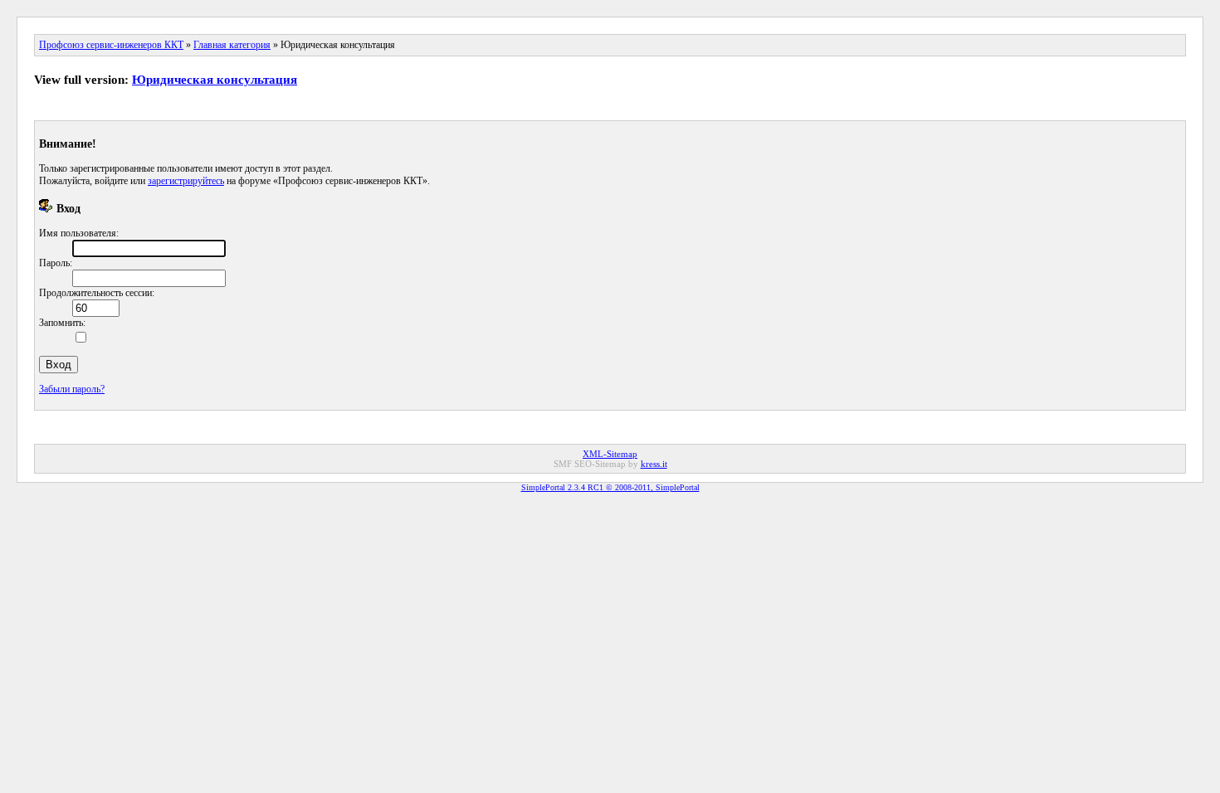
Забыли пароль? (72, 389)
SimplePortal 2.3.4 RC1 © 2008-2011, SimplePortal (610, 487)
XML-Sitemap (610, 454)
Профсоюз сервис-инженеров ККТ (111, 45)
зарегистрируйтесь (186, 181)
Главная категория (232, 45)
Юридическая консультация (214, 79)
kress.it (654, 464)
